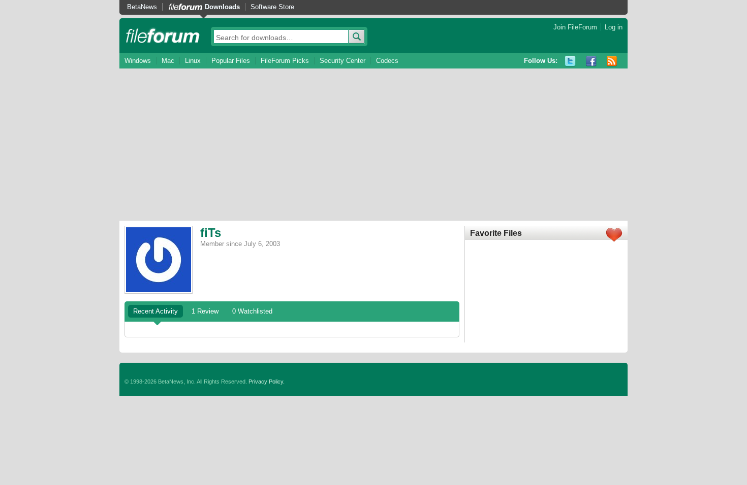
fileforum (162, 35)
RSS (612, 61)
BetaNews (142, 7)
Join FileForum (575, 27)
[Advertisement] (373, 145)
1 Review (205, 311)
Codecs (387, 60)
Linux (193, 60)
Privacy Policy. (266, 381)
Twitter (570, 61)
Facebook (591, 61)
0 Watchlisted (252, 311)
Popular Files (230, 60)
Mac (168, 60)
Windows (137, 60)
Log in (613, 27)
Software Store (272, 7)
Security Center (342, 60)
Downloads (222, 7)
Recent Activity (155, 311)
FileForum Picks (285, 60)
